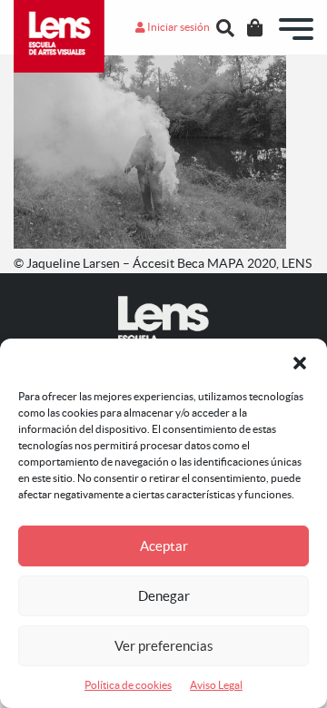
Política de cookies (128, 685)
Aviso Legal (216, 685)
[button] (300, 361)
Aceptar (164, 546)
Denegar (164, 596)
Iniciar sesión (177, 27)
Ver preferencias (163, 646)
